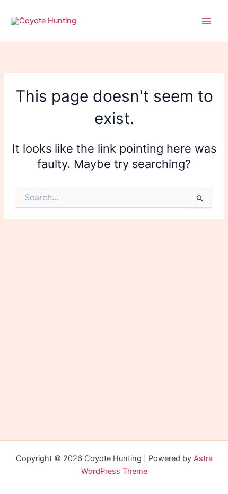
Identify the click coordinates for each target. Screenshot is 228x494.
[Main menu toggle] (206, 21)
